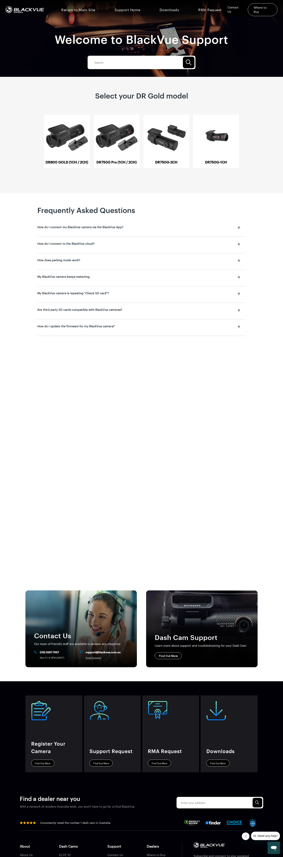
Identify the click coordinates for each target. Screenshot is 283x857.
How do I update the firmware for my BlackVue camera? (76, 326)
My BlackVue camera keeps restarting (63, 276)
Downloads (169, 9)
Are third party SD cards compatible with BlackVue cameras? (79, 309)
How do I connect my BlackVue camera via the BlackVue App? (80, 227)
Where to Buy (156, 855)
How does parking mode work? (58, 260)
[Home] (25, 9)
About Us (26, 855)
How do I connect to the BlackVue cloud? (66, 243)
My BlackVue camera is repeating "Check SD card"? (73, 293)
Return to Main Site (78, 9)
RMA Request (210, 9)
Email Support (93, 657)
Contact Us (115, 855)
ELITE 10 (64, 855)
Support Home (127, 9)
